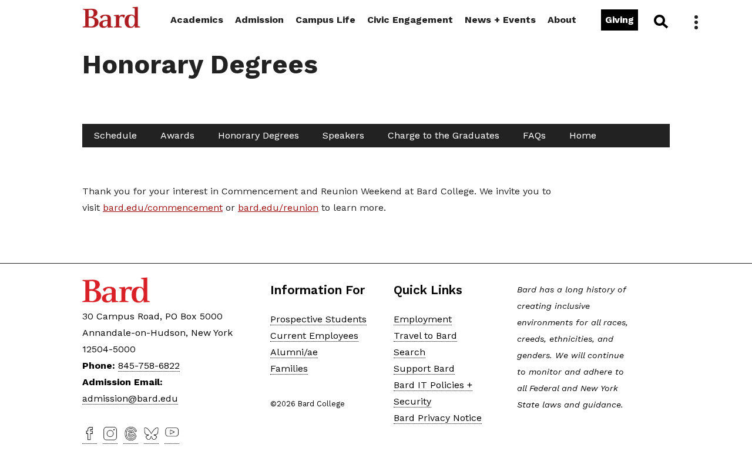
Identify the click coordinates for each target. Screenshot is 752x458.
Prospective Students (318, 319)
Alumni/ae (294, 352)
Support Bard (424, 368)
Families (289, 368)
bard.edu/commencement (163, 207)
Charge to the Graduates (443, 135)
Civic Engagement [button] (410, 19)
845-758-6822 (149, 365)
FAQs (534, 135)
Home (582, 135)
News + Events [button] (500, 19)
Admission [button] (259, 19)
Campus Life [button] (325, 19)
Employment (423, 319)
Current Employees (314, 335)
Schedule (115, 135)
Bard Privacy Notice (438, 417)
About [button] (562, 19)
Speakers (343, 135)
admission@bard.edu (130, 398)
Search (660, 21)
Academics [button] (196, 19)
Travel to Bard (425, 335)
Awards (177, 135)
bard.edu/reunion (278, 207)
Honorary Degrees (258, 135)
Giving (619, 19)
